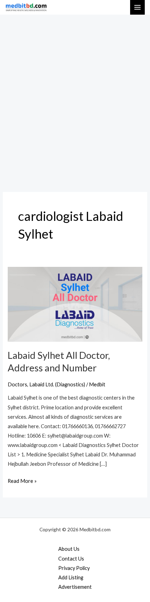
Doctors (17, 384)
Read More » (22, 480)
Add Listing (70, 577)
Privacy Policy (74, 568)
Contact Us (71, 559)
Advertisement (75, 587)
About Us (69, 549)
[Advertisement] (75, 93)
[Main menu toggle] (137, 7)
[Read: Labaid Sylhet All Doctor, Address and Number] (75, 304)
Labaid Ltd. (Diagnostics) (57, 384)
